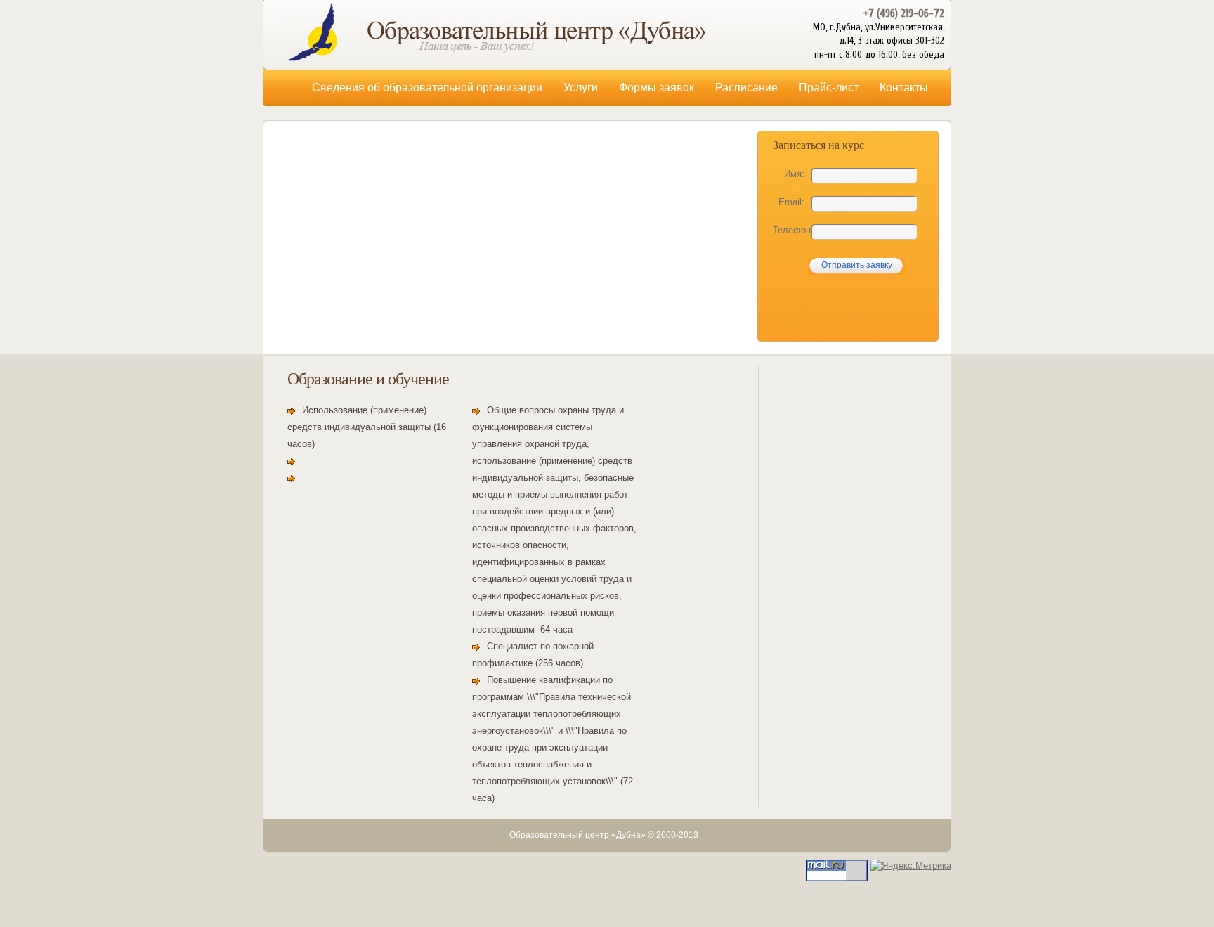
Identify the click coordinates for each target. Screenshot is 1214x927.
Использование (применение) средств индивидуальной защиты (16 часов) (366, 427)
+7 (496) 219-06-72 (903, 13)
